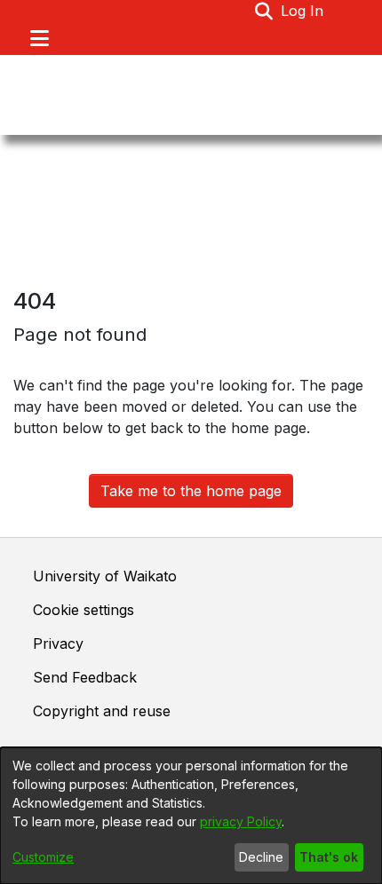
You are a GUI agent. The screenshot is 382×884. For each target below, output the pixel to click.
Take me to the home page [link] (191, 491)
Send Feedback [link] (85, 677)
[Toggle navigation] (39, 38)
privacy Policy (241, 821)
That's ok (328, 856)
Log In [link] (303, 11)
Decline (261, 856)
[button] (264, 10)
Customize (43, 856)
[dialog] (191, 815)
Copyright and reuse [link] (102, 711)
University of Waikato (105, 576)
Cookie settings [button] (83, 610)
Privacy (58, 643)
